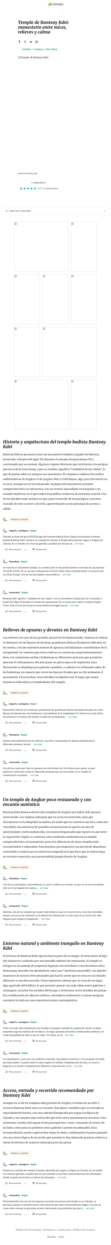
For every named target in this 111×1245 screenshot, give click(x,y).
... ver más (77, 543)
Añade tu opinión (19, 519)
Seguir (33, 530)
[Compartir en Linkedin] (30, 41)
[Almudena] (24, 182)
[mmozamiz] (21, 182)
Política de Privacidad (28, 1229)
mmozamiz (18, 592)
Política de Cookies (84, 1229)
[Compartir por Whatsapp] (36, 41)
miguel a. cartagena (23, 531)
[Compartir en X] (25, 41)
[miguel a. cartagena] (27, 182)
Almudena (18, 561)
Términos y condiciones (57, 1229)
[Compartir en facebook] (19, 41)
